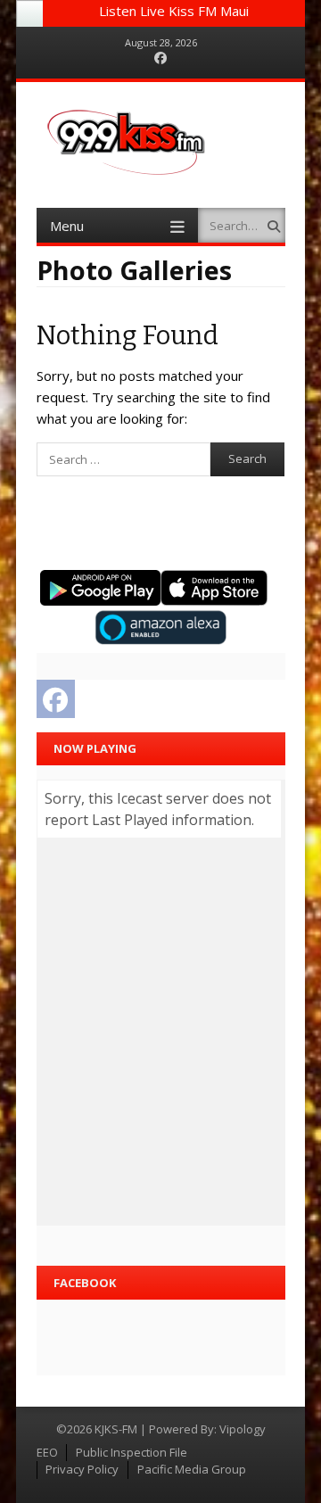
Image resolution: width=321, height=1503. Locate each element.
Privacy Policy (82, 1469)
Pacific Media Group (191, 1469)
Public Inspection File (131, 1452)
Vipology (242, 1429)
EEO (47, 1452)
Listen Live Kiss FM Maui (174, 11)
